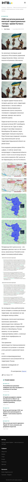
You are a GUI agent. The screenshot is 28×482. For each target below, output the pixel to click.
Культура (4, 464)
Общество (9, 7)
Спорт (3, 456)
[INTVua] (7, 2)
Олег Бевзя (7, 29)
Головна (4, 7)
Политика (4, 461)
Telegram (9, 474)
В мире (3, 459)
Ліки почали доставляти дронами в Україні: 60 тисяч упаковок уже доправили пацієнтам (13, 424)
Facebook (4, 474)
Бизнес (3, 454)
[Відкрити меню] (24, 3)
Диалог (24, 371)
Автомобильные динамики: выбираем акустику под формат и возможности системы (13, 387)
